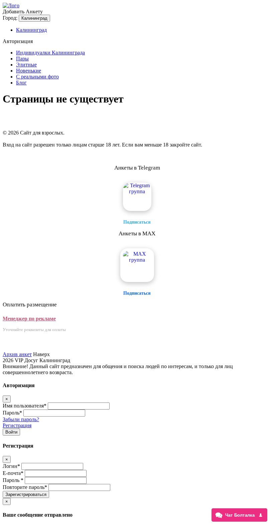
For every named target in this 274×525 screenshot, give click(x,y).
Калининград (34, 18)
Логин (11, 466)
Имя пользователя (24, 406)
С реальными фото (37, 76)
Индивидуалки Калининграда (50, 52)
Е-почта (13, 473)
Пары (22, 58)
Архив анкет (17, 354)
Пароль (12, 413)
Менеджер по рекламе (29, 318)
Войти (11, 432)
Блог (21, 82)
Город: (10, 18)
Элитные (26, 64)
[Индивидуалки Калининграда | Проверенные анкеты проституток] (11, 5)
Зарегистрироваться (25, 494)
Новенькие (28, 70)
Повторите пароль (25, 487)
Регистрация (17, 425)
